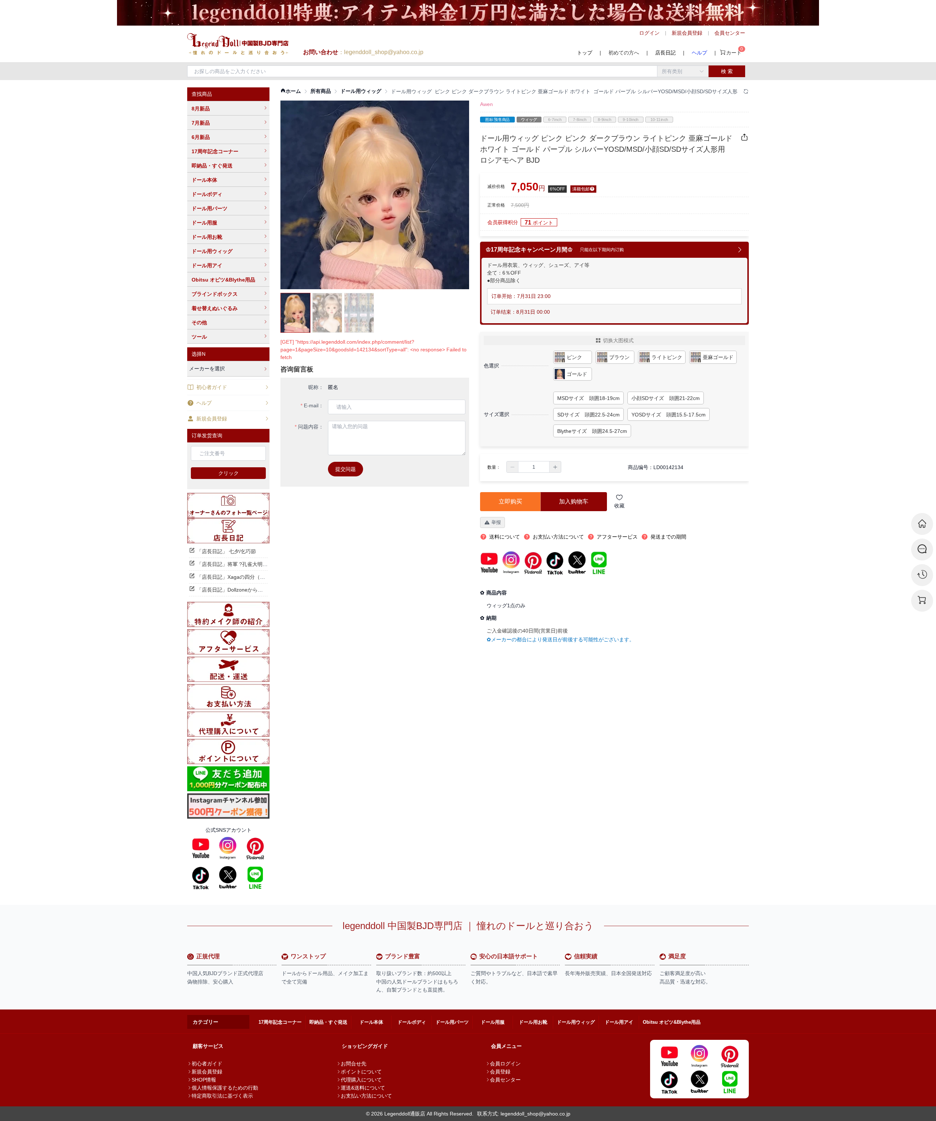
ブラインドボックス (215, 294)
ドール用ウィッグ (212, 251)
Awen (486, 104)
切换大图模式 (618, 340)
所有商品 (320, 91)
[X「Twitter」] (227, 877)
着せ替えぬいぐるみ (215, 308)
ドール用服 (204, 223)
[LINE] (255, 877)
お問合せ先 (353, 1064)
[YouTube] (200, 848)
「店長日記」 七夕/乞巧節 (226, 551)
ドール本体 (204, 180)
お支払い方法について (366, 1096)
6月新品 (201, 137)
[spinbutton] (534, 466)
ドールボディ (207, 194)
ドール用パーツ (209, 208)
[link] (290, 91)
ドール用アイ (207, 265)
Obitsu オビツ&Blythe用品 (223, 280)
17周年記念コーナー (215, 151)
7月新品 (201, 123)
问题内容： (311, 427)
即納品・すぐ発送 (212, 166)
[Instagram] (227, 848)
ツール (199, 337)
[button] (512, 466)
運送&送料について (363, 1088)
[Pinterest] (255, 848)
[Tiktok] (200, 877)
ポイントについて (361, 1072)
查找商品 (202, 94)
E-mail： (314, 405)
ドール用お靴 (207, 237)
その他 (199, 322)
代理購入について (361, 1080)
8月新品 (201, 109)
